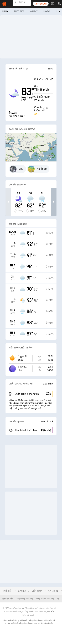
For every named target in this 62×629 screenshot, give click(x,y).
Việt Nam (37, 591)
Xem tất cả (47, 421)
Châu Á (22, 591)
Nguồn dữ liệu (47, 623)
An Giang (53, 591)
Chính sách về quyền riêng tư (32, 620)
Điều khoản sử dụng (11, 620)
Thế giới (7, 591)
